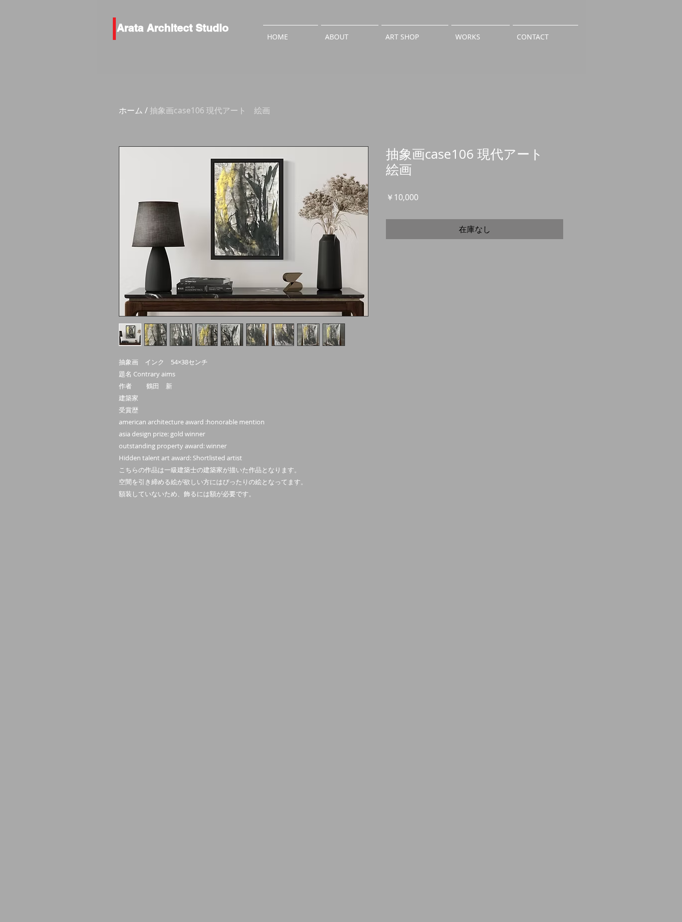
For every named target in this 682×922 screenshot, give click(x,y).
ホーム (131, 110)
